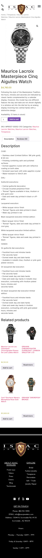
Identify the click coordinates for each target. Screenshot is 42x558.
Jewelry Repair (31, 484)
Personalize (31, 478)
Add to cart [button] (7, 368)
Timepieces (5, 132)
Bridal (31, 468)
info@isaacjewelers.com (24, 515)
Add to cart (14, 119)
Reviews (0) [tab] (22, 139)
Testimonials (11, 486)
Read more (28, 365)
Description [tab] (9, 139)
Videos (11, 473)
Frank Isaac (11, 470)
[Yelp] (23, 499)
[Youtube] (27, 499)
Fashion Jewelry (31, 471)
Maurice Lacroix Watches (26, 129)
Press (11, 477)
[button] (3, 9)
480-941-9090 (23, 511)
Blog (11, 483)
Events (11, 480)
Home (3, 15)
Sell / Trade (31, 481)
